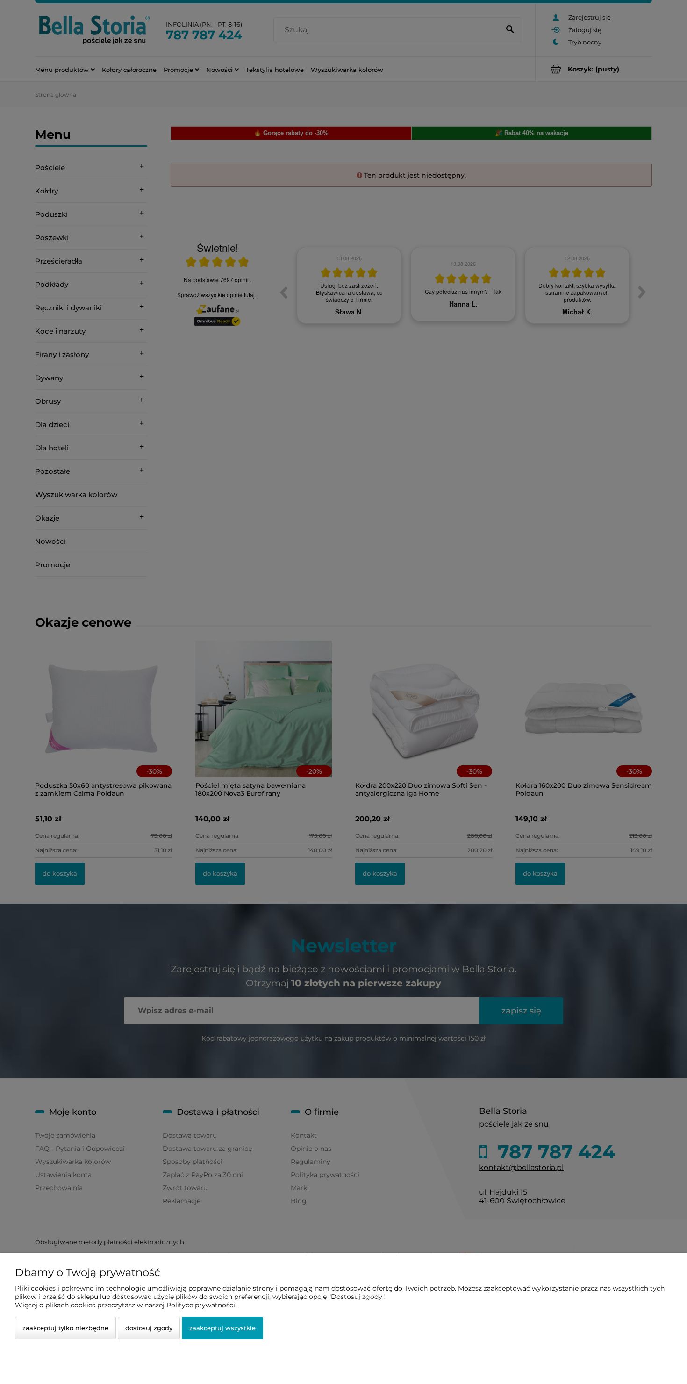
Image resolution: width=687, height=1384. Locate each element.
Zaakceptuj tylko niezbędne (65, 1328)
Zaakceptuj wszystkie (222, 1328)
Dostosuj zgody (148, 1328)
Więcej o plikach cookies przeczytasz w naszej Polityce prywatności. (125, 1305)
